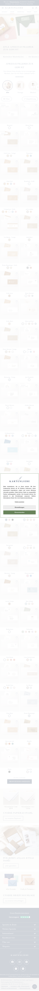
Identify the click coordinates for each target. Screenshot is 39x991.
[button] (19, 502)
